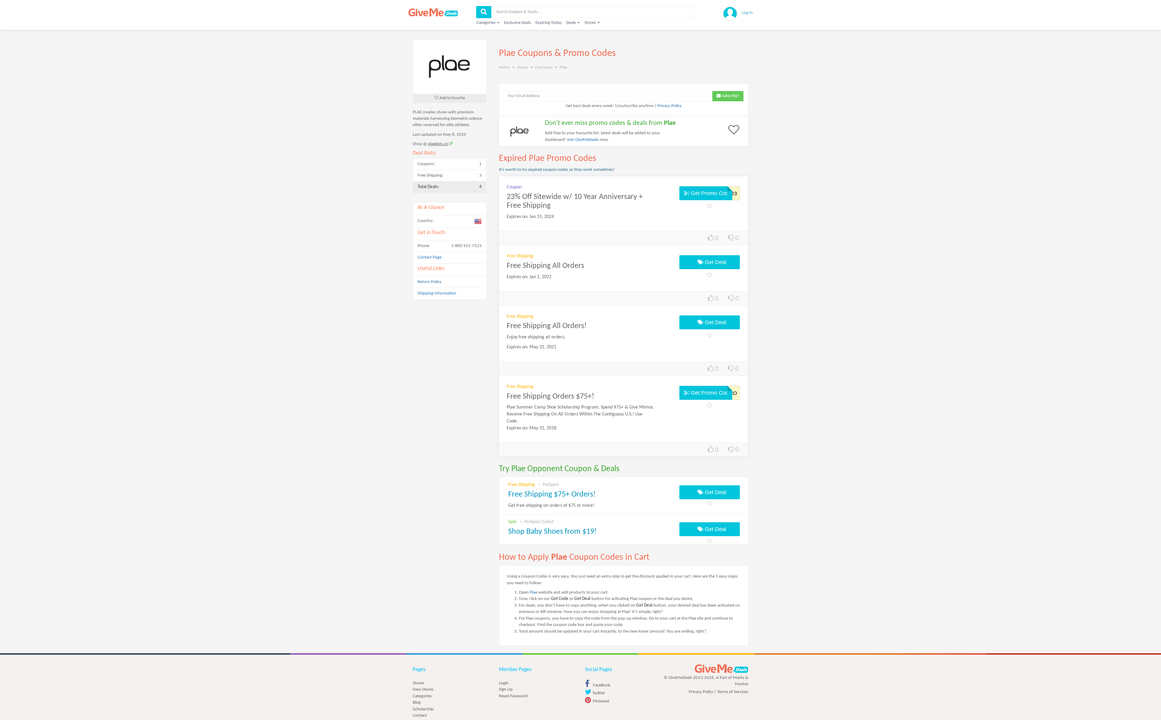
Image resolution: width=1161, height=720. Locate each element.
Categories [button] (486, 23)
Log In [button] (747, 13)
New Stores (423, 689)
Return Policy (429, 282)
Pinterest (600, 701)
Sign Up (506, 689)
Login (504, 683)
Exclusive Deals (517, 23)
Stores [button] (590, 23)
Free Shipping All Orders (545, 266)
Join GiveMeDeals (583, 140)
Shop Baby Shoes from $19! (552, 532)
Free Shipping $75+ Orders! (552, 494)
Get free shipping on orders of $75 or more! (551, 505)
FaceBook (601, 685)
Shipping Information (437, 293)
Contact (420, 715)
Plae (533, 592)
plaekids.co (438, 144)
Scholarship (423, 709)
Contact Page (429, 257)
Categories (422, 696)
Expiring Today (548, 23)
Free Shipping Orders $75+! (550, 397)
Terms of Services (732, 692)
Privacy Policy (669, 106)
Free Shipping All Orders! (547, 326)
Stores (418, 683)
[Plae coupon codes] (449, 67)
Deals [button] (571, 23)
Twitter (598, 693)
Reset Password (513, 696)
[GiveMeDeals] (721, 668)
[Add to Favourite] (709, 207)
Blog (417, 702)
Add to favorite (452, 98)
